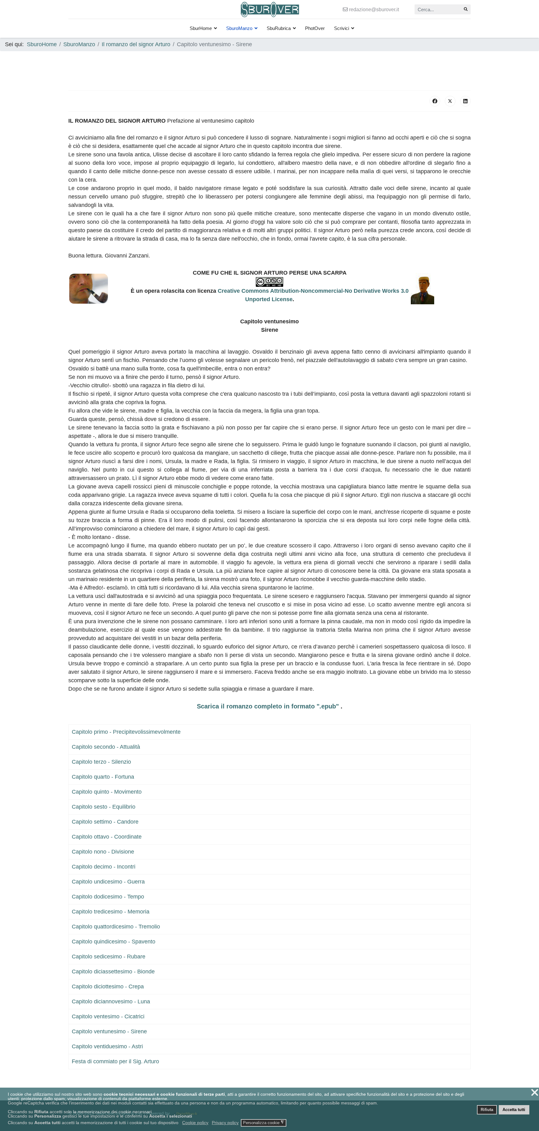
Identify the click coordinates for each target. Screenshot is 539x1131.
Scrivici (341, 28)
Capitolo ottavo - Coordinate (107, 837)
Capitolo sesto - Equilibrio (103, 807)
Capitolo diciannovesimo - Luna (111, 1001)
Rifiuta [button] (487, 1110)
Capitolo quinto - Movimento (107, 792)
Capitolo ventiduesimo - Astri (107, 1046)
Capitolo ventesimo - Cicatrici (108, 1016)
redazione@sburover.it (374, 9)
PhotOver (315, 28)
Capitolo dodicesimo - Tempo (108, 897)
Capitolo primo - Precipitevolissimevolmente (126, 732)
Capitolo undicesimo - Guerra (108, 882)
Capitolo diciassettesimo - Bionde (113, 971)
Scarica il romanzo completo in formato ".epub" (269, 706)
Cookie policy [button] (195, 1122)
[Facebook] (435, 101)
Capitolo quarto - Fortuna (103, 777)
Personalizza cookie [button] (263, 1122)
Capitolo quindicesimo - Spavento (113, 941)
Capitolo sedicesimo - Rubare (108, 956)
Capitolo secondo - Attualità (106, 747)
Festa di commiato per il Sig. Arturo (115, 1061)
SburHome (201, 28)
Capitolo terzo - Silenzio (101, 762)
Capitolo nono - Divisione (103, 852)
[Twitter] (450, 101)
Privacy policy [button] (225, 1122)
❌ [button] (534, 1092)
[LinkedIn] (465, 101)
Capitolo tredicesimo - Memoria (110, 911)
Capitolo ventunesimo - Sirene (109, 1031)
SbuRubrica (279, 28)
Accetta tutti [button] (514, 1110)
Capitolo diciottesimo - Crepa (108, 986)
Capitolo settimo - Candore (105, 822)
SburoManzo (239, 28)
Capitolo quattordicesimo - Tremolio (116, 926)
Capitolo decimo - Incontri (103, 867)
